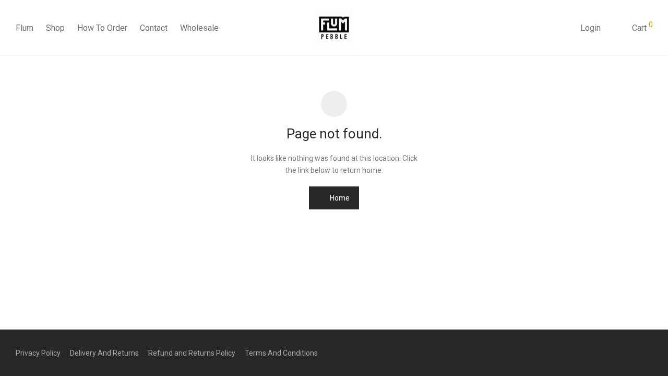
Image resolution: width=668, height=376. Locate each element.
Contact (154, 28)
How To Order (102, 28)
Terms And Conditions (281, 353)
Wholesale (199, 28)
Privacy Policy (38, 353)
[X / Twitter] (648, 352)
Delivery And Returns (104, 353)
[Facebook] (615, 352)
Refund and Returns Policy (191, 353)
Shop (55, 28)
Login (590, 28)
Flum (24, 28)
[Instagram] (632, 352)
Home (339, 198)
